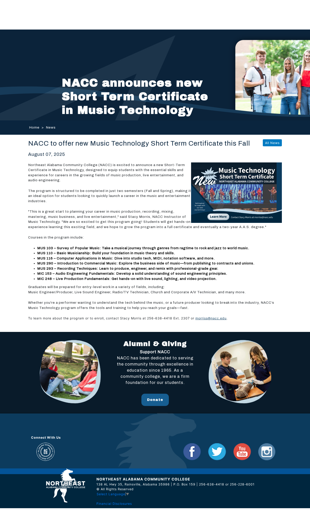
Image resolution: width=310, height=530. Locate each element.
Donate (155, 400)
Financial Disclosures (114, 503)
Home (34, 127)
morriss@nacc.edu (210, 318)
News (51, 127)
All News (272, 143)
